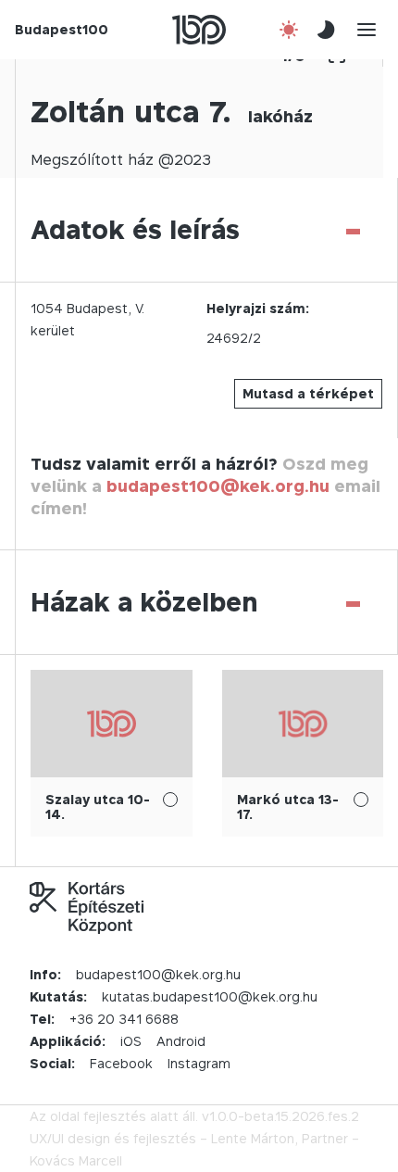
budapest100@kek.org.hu (218, 486)
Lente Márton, (254, 1138)
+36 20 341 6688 (124, 1019)
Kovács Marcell (76, 1160)
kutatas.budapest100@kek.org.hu (209, 996)
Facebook (121, 1063)
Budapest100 (61, 29)
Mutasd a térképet (308, 393)
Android (180, 1041)
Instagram (199, 1063)
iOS (131, 1041)
